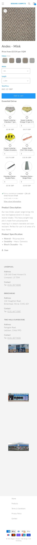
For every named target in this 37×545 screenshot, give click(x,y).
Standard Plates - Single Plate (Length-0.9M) (27, 178)
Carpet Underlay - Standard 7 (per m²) (10, 122)
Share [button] (6, 250)
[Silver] (32, 61)
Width (4, 66)
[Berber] (5, 61)
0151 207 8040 (14, 285)
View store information (12, 201)
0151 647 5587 (14, 311)
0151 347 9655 (14, 338)
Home (14, 498)
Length (4, 76)
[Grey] (18, 61)
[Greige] (12, 61)
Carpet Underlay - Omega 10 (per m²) (27, 121)
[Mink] (25, 61)
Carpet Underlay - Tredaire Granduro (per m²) (10, 150)
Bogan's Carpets (15, 538)
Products (15, 503)
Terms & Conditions (18, 508)
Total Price (5, 86)
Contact (14, 518)
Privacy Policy (17, 513)
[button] (2, 3)
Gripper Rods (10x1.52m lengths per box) (27, 150)
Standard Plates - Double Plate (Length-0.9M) (10, 178)
